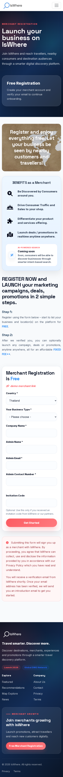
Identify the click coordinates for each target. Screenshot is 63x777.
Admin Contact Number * (21, 474)
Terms (37, 699)
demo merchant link (23, 386)
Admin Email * (14, 458)
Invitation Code (15, 495)
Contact (38, 687)
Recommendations (13, 687)
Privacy (38, 693)
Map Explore (10, 693)
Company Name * (16, 425)
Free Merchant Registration (26, 745)
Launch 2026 (11, 667)
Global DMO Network (35, 667)
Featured (7, 681)
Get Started (31, 522)
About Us (39, 681)
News (5, 699)
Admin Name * (14, 441)
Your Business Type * (19, 409)
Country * (12, 393)
